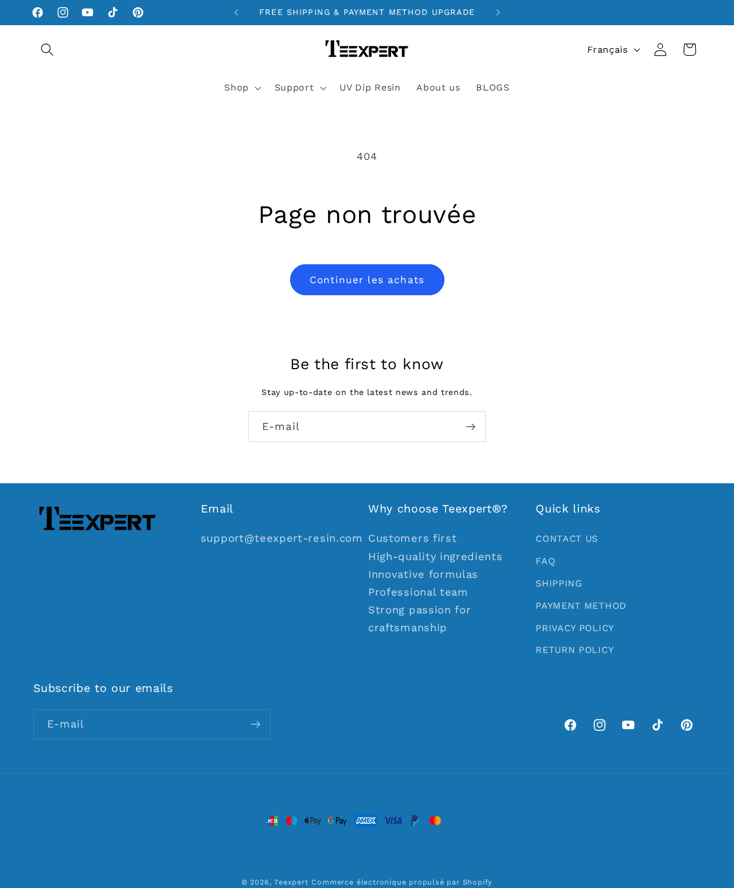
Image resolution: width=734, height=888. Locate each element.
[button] (48, 49)
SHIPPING (559, 583)
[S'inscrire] (470, 426)
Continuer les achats (367, 279)
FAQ (545, 561)
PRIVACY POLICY (575, 628)
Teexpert (291, 882)
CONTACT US (567, 538)
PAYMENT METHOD (581, 605)
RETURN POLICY (575, 649)
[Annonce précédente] (236, 12)
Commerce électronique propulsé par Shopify (402, 882)
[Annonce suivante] (497, 12)
